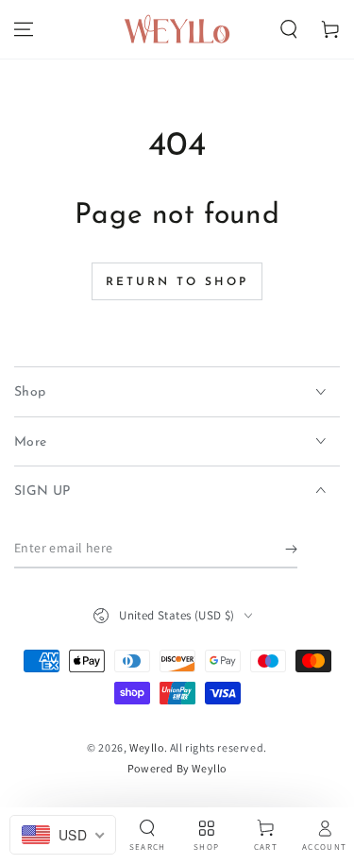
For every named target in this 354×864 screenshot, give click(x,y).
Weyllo (146, 747)
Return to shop (177, 282)
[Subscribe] (291, 549)
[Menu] (23, 29)
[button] (289, 29)
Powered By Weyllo (177, 768)
